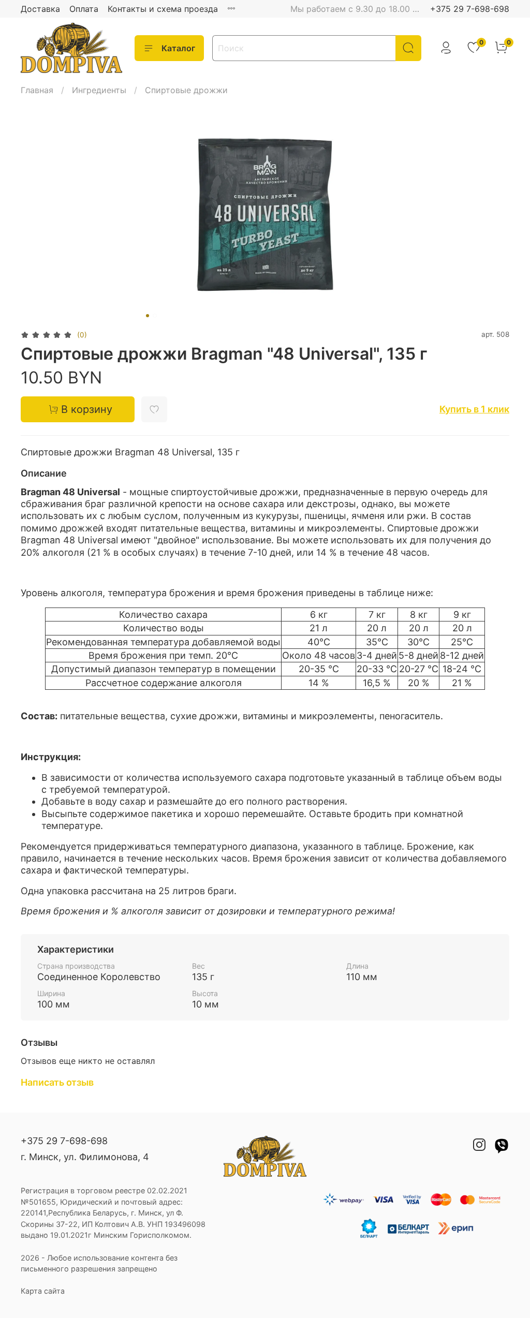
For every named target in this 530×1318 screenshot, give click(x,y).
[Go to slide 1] (147, 315)
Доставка (40, 9)
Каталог (178, 48)
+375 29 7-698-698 (469, 9)
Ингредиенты (99, 90)
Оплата (83, 9)
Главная (37, 90)
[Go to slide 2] (154, 315)
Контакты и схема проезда (163, 9)
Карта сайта (43, 1290)
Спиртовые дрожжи (186, 90)
